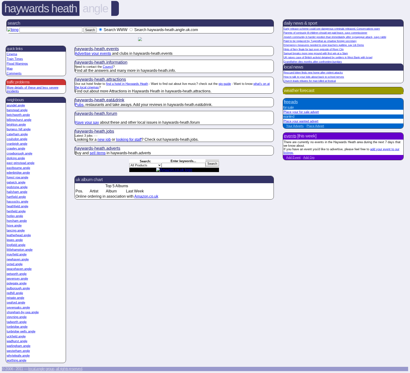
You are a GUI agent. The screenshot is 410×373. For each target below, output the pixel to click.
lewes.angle (15, 240)
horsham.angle (17, 221)
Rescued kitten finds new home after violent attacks (313, 72)
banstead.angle (17, 110)
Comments (14, 73)
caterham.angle (17, 134)
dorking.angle (16, 158)
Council (108, 66)
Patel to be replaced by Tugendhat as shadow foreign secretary (320, 41)
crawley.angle (16, 148)
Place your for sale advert (301, 112)
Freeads (291, 101)
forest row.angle (17, 177)
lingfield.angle (16, 245)
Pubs (79, 105)
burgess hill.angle (19, 129)
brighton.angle (16, 124)
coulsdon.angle (17, 139)
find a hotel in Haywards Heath (127, 84)
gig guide (225, 84)
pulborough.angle (18, 288)
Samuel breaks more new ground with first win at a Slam (316, 53)
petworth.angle (17, 274)
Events (290, 135)
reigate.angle (15, 298)
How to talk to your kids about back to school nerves (314, 76)
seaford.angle (16, 302)
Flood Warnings (17, 63)
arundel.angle (16, 105)
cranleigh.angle (17, 144)
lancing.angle (16, 230)
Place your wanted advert (301, 121)
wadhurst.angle (17, 341)
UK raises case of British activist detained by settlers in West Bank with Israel (328, 57)
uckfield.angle (16, 336)
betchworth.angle (18, 115)
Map (10, 68)
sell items (98, 153)
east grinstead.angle (20, 163)
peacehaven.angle (19, 269)
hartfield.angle (16, 197)
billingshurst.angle (19, 120)
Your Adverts (295, 126)
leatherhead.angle (19, 235)
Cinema (12, 54)
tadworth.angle (17, 322)
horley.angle (15, 216)
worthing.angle (16, 360)
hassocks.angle (17, 201)
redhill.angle (15, 293)
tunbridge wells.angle (21, 331)
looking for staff (128, 139)
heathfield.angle (17, 206)
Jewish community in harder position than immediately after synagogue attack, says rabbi (335, 37)
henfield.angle (16, 211)
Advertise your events (93, 53)
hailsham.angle (17, 192)
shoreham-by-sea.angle (23, 312)
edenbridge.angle (18, 172)
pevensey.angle (17, 278)
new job (104, 139)
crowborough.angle (19, 153)
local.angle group (41, 369)
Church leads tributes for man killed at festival (310, 80)
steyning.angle (17, 317)
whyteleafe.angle (18, 355)
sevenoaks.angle (18, 307)
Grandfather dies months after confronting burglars (313, 61)
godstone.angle (17, 187)
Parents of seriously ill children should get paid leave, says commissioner (325, 32)
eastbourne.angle (18, 168)
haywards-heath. (97, 48)
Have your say (87, 122)
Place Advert (315, 126)
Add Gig (308, 157)
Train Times (15, 59)
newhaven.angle (18, 259)
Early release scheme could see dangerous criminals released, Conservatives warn (332, 28)
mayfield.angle (17, 254)
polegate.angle (17, 283)
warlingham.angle (18, 346)
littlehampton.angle (20, 249)
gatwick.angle (16, 182)
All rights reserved (69, 369)
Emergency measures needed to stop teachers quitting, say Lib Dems (324, 45)
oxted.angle (15, 264)
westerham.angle (18, 351)
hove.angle (14, 225)
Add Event (293, 157)
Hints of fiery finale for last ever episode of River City (314, 49)
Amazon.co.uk (146, 196)
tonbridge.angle (17, 326)
